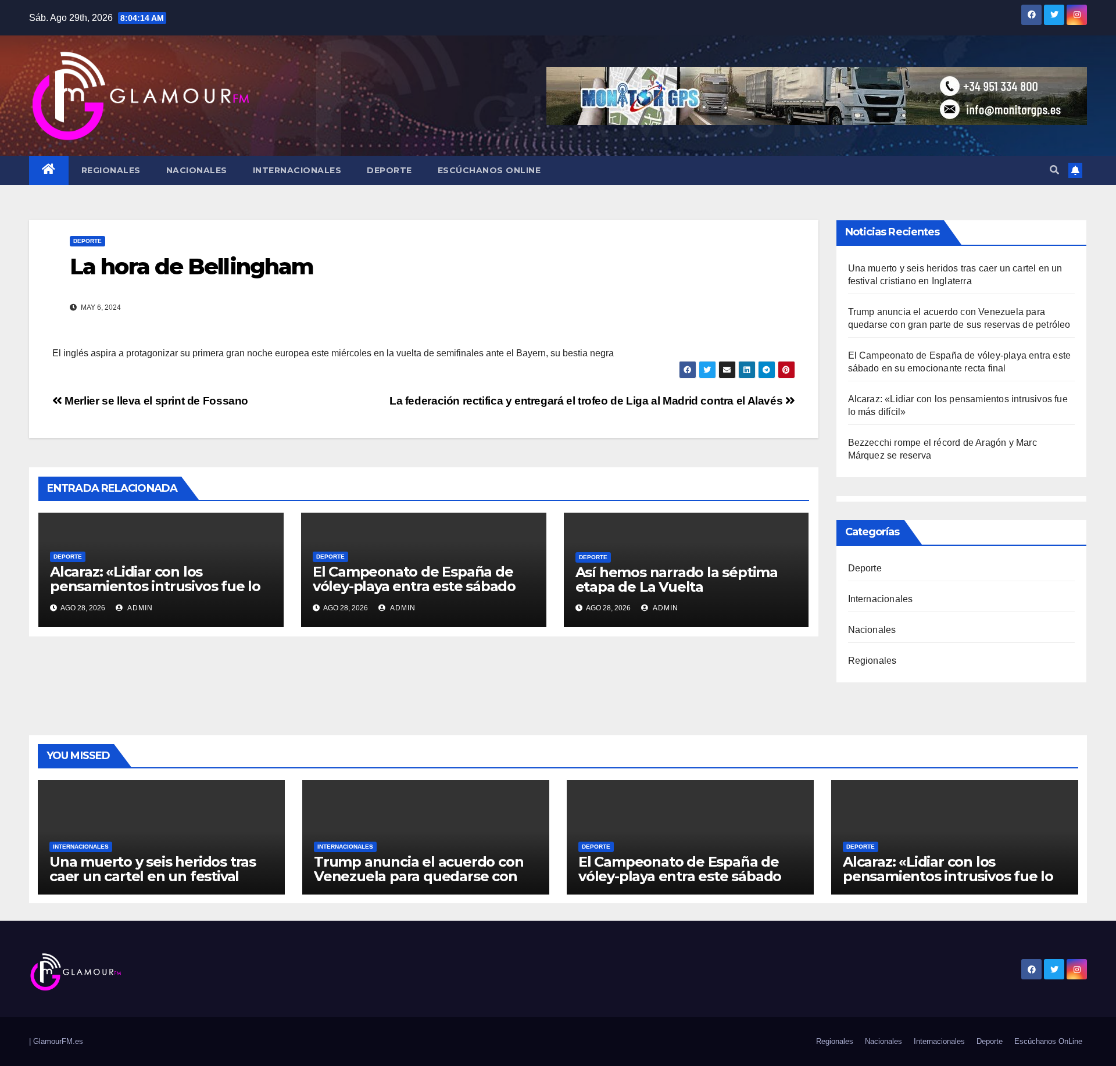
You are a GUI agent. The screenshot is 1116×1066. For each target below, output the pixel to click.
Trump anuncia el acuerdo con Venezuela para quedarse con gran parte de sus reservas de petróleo (418, 883)
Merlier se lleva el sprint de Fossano (155, 401)
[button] (1054, 170)
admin (139, 608)
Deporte (389, 170)
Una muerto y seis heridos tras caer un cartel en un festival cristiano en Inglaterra (152, 876)
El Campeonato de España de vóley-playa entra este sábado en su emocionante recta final (415, 586)
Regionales (111, 170)
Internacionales (297, 170)
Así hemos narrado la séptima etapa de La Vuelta (676, 579)
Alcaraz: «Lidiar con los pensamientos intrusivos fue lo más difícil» (155, 586)
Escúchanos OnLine (489, 170)
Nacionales (196, 170)
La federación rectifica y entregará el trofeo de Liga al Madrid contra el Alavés (587, 401)
